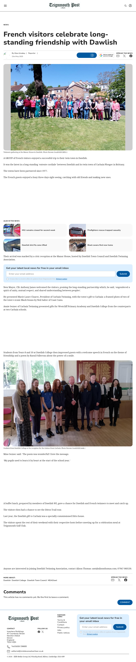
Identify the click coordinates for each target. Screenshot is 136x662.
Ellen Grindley (19, 53)
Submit (123, 273)
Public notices (63, 633)
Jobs (59, 630)
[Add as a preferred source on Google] (106, 55)
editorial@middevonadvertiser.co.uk (27, 651)
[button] (5, 6)
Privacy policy (63, 627)
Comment (125, 602)
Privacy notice (61, 279)
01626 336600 (20, 646)
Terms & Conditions (62, 621)
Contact (60, 625)
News (6, 25)
